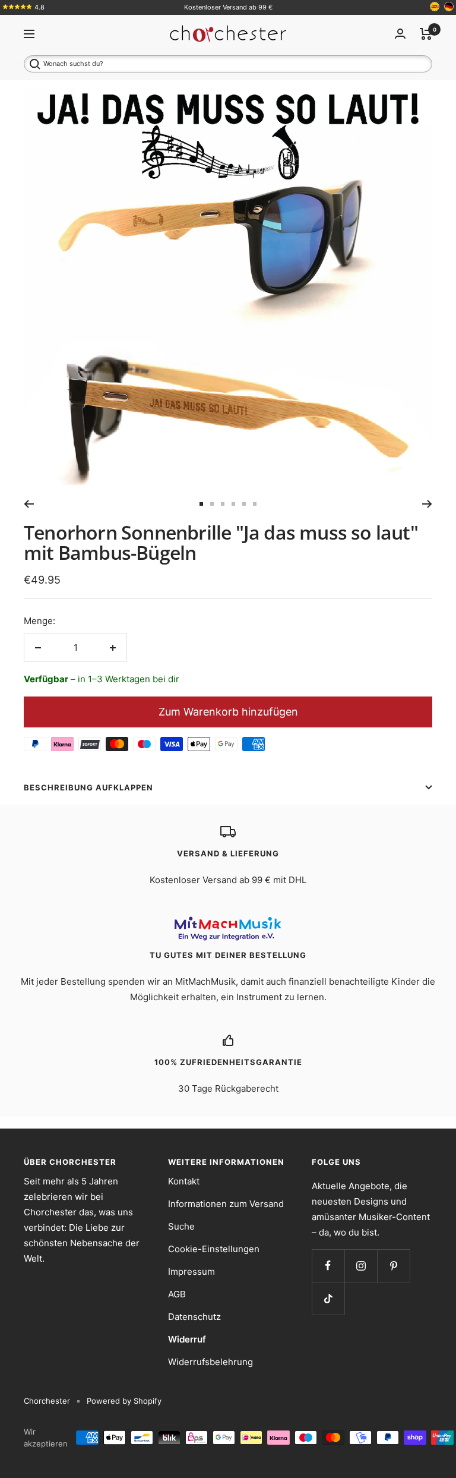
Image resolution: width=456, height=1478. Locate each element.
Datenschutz (194, 1316)
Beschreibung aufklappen (88, 787)
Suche (181, 1226)
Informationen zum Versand (226, 1203)
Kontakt (184, 1181)
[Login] (400, 34)
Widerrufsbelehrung (210, 1361)
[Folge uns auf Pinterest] (393, 1265)
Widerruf (187, 1339)
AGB (177, 1294)
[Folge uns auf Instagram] (360, 1265)
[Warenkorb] (426, 34)
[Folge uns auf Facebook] (328, 1265)
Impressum (191, 1271)
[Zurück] (29, 504)
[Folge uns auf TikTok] (328, 1298)
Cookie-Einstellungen (213, 1249)
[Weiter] (427, 504)
